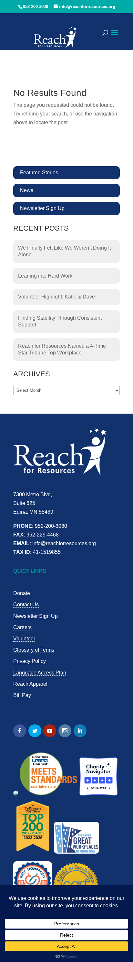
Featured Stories (39, 172)
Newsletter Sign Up (42, 208)
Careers (22, 627)
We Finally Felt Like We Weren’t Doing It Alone (64, 251)
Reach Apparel (30, 684)
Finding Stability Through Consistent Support (60, 321)
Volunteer (24, 638)
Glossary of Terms (33, 650)
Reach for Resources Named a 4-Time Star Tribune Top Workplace (62, 349)
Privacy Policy (29, 661)
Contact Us (26, 604)
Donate (21, 593)
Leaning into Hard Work (45, 276)
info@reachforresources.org (64, 543)
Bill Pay (22, 695)
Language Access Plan (39, 672)
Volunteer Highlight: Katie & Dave (56, 296)
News (26, 190)
